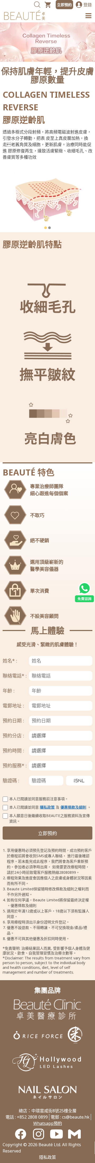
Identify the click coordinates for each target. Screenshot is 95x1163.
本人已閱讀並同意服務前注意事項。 (38, 798)
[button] (45, 227)
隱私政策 (47, 807)
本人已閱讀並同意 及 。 (50, 807)
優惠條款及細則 (73, 807)
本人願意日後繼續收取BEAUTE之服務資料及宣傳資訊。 (49, 818)
